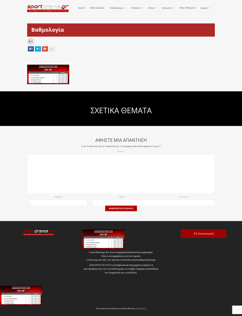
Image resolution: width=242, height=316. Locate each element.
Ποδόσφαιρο (116, 8)
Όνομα (58, 197)
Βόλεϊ (151, 8)
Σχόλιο (121, 151)
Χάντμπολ (167, 8)
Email (122, 197)
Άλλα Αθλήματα (187, 8)
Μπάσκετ (136, 8)
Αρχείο (204, 8)
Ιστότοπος (183, 197)
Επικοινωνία (206, 233)
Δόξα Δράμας (97, 8)
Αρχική (81, 8)
